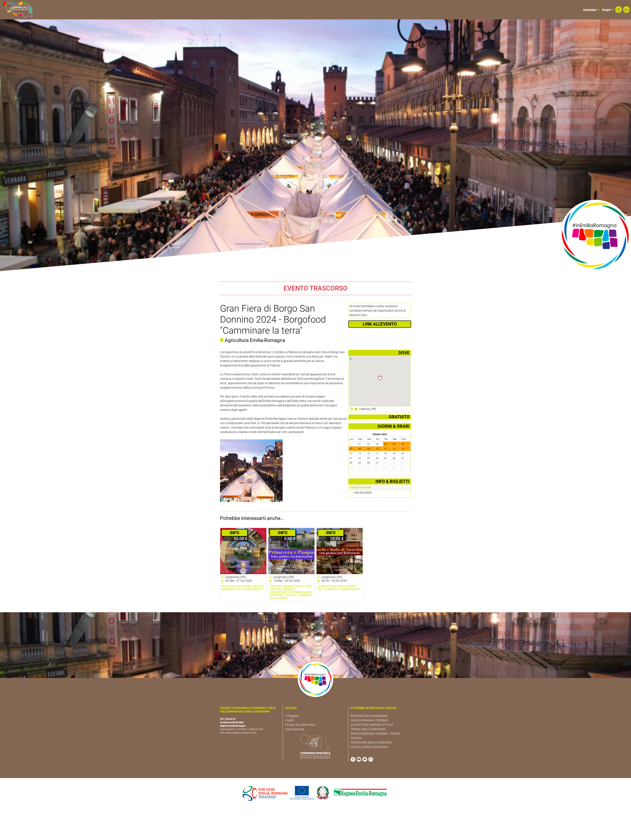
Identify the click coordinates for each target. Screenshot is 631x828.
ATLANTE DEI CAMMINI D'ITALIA (372, 724)
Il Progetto (292, 716)
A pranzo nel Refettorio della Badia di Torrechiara (339, 588)
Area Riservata (294, 729)
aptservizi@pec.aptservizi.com (240, 732)
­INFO (234, 532)
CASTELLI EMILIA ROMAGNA (369, 747)
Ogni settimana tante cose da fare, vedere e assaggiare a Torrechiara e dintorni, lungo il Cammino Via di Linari (291, 592)
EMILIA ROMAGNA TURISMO (369, 720)
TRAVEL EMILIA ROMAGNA (368, 729)
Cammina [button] (590, 10)
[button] (618, 9)
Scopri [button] (606, 10)
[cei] (315, 746)
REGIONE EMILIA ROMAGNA (369, 716)
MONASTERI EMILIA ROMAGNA (371, 742)
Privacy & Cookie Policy (300, 724)
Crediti (289, 720)
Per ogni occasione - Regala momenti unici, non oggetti (243, 588)
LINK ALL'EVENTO (380, 324)
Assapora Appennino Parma (243, 568)
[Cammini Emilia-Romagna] (16, 9)
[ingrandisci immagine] (251, 470)
